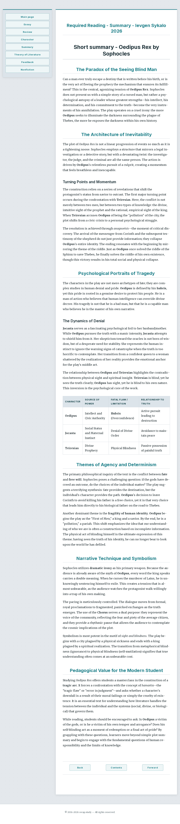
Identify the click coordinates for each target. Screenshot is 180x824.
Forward (152, 767)
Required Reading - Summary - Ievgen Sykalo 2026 (116, 28)
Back (80, 767)
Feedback (27, 62)
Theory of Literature (27, 54)
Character (27, 39)
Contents (116, 767)
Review (27, 32)
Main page (27, 16)
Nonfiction (27, 69)
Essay (27, 24)
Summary (27, 47)
